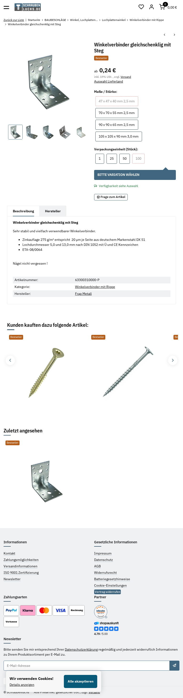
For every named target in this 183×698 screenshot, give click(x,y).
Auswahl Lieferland (108, 81)
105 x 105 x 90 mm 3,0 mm (120, 136)
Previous (10, 360)
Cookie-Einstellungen (110, 585)
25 (113, 158)
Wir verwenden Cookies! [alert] (31, 678)
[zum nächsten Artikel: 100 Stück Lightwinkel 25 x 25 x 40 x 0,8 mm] (174, 35)
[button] (141, 7)
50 (126, 158)
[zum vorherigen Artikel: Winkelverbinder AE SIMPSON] (164, 35)
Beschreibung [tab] (23, 211)
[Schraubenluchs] (28, 7)
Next (172, 360)
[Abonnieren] (174, 666)
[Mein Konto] (152, 7)
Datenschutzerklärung (81, 649)
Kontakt (9, 553)
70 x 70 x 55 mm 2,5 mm (118, 112)
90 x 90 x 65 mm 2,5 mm (118, 124)
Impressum (103, 553)
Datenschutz (103, 560)
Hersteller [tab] (53, 211)
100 (140, 158)
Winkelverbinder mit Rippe (95, 287)
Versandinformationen (20, 566)
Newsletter (12, 579)
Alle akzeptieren (80, 681)
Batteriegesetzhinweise (112, 579)
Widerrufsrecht (105, 572)
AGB (97, 566)
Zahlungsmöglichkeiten (21, 560)
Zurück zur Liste (14, 20)
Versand (126, 77)
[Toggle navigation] (6, 7)
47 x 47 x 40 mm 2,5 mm (118, 101)
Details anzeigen (22, 685)
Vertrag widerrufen (107, 592)
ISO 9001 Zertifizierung (21, 572)
